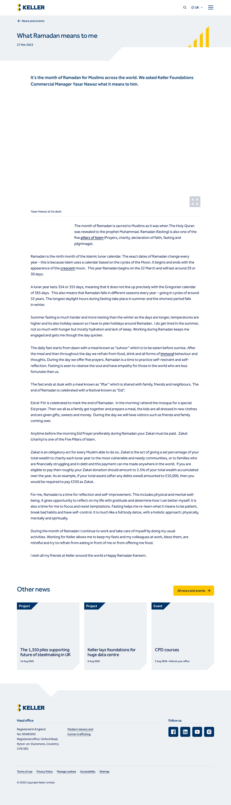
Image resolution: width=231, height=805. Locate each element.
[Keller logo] (32, 7)
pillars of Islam (92, 238)
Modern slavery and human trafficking (80, 731)
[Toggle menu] (210, 7)
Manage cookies (66, 771)
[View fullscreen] (195, 201)
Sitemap (104, 771)
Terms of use (24, 771)
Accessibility (87, 771)
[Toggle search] (184, 7)
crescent (67, 268)
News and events (33, 21)
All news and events (191, 591)
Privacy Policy (45, 771)
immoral (167, 354)
